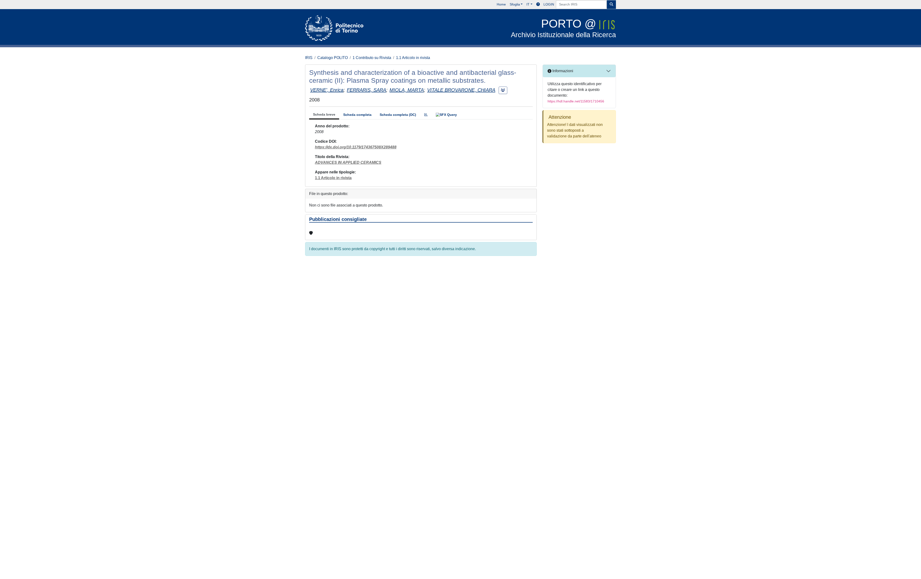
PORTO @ (563, 28)
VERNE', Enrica (326, 90)
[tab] (426, 115)
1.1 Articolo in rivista (413, 58)
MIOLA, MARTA (407, 90)
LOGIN (548, 4)
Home (501, 4)
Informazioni (562, 71)
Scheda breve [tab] (324, 114)
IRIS (309, 58)
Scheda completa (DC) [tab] (398, 115)
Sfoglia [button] (515, 4)
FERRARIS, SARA (366, 90)
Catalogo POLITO (332, 58)
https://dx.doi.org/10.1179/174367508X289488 (355, 147)
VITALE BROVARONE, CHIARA (461, 90)
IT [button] (528, 4)
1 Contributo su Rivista (372, 58)
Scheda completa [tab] (357, 115)
